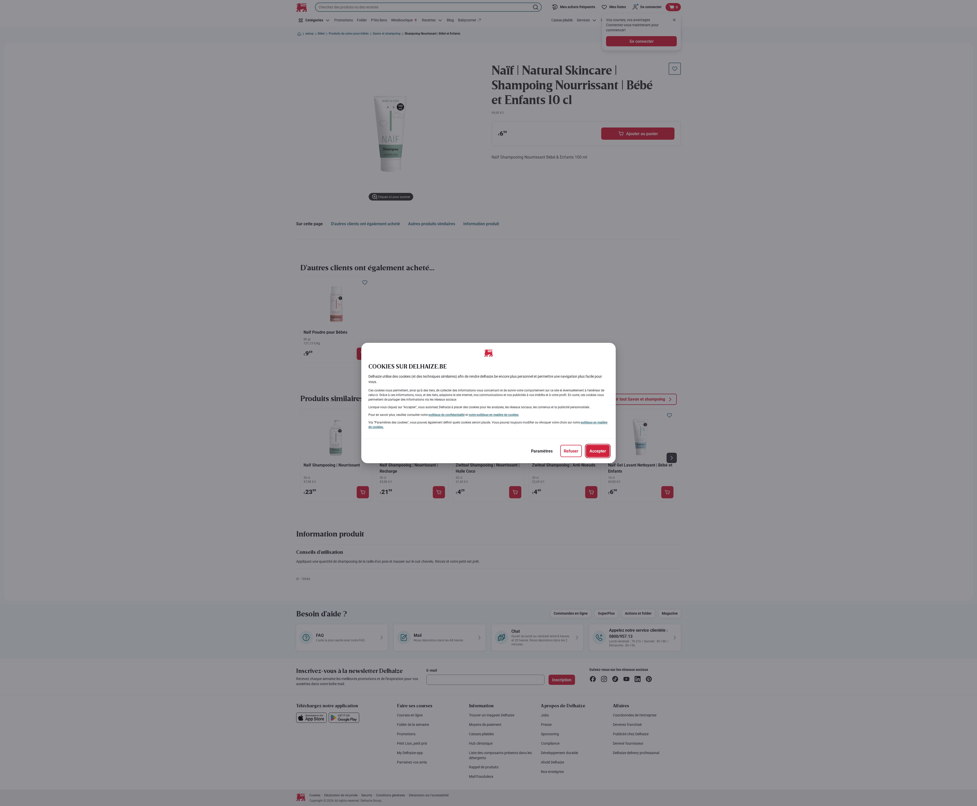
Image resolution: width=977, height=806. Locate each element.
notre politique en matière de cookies (494, 415)
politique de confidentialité (446, 415)
